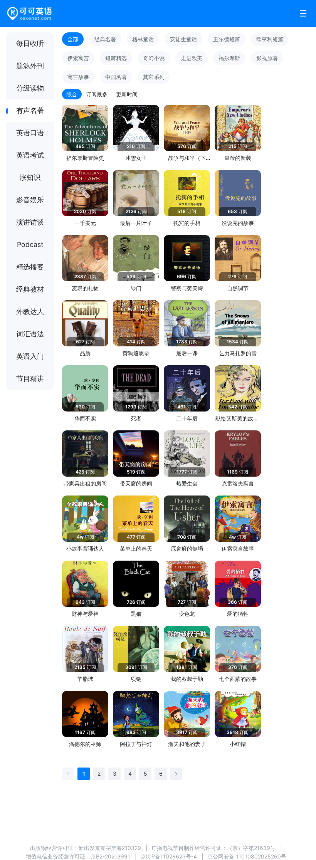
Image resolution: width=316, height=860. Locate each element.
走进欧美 (191, 58)
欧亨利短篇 (269, 39)
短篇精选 (116, 58)
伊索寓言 (78, 58)
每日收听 (30, 43)
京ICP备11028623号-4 (169, 856)
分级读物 (30, 88)
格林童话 (143, 39)
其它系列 (154, 77)
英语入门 (30, 356)
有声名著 (30, 110)
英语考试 (30, 155)
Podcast (30, 244)
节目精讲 (30, 379)
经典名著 (105, 39)
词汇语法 (30, 334)
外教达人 (30, 311)
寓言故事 (78, 77)
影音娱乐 (30, 200)
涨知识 (30, 177)
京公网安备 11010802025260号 (246, 856)
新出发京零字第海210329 (110, 848)
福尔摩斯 (229, 58)
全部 (72, 39)
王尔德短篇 (226, 39)
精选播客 (30, 267)
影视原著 (267, 58)
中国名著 (116, 77)
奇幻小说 (154, 58)
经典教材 (30, 289)
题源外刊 (30, 66)
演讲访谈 (30, 222)
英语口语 (30, 133)
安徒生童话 (183, 39)
